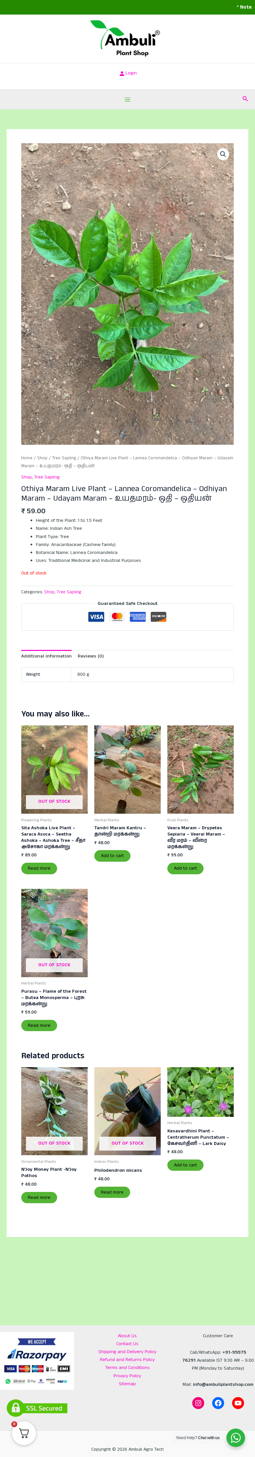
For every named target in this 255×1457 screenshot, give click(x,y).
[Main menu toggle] (127, 99)
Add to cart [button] (112, 855)
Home (27, 458)
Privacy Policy (127, 1376)
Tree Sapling (64, 458)
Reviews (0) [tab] (91, 656)
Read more (39, 868)
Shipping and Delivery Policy (127, 1351)
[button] (245, 99)
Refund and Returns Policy (127, 1359)
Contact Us (127, 1344)
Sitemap (127, 1384)
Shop (42, 458)
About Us (127, 1336)
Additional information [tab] (46, 656)
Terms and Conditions (127, 1367)
